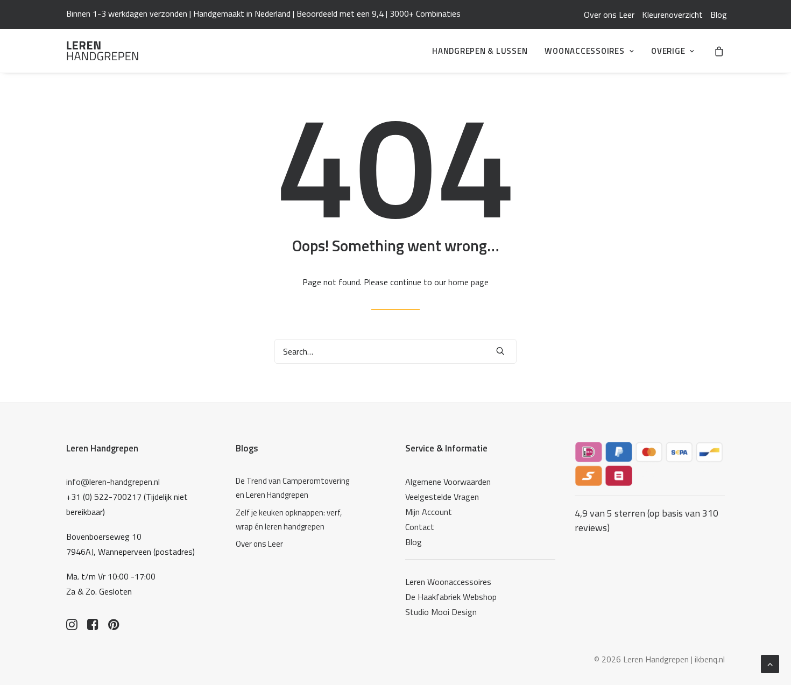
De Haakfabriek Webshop (451, 596)
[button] (500, 351)
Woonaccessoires (584, 51)
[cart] (719, 51)
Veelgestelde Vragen (442, 496)
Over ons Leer (609, 14)
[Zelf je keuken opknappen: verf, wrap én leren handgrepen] (296, 520)
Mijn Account (428, 511)
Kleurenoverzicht (672, 14)
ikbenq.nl (710, 659)
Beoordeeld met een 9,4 (340, 13)
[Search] (395, 351)
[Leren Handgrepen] (102, 51)
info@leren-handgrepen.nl (113, 481)
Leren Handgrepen (102, 448)
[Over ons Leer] (296, 544)
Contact (419, 526)
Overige (668, 51)
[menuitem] (609, 14)
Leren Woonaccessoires (448, 581)
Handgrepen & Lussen (479, 51)
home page (468, 282)
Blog (718, 14)
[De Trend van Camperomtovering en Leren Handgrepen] (296, 488)
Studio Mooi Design (441, 611)
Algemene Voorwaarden (448, 481)
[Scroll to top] (770, 662)
